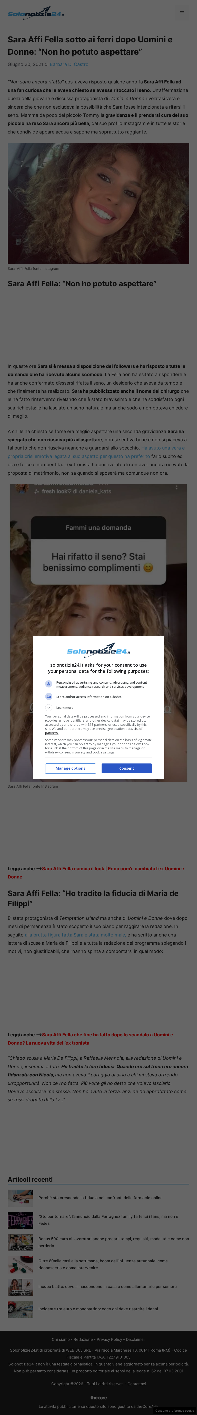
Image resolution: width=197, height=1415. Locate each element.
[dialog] (98, 707)
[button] (98, 707)
